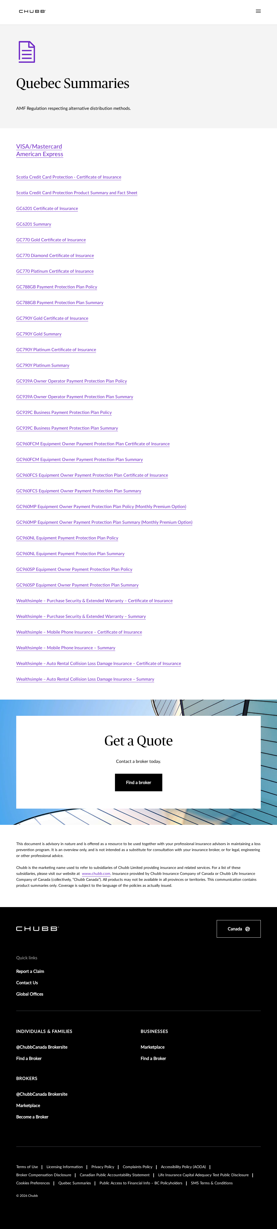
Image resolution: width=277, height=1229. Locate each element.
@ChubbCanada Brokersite (41, 1047)
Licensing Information (65, 1167)
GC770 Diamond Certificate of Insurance (55, 255)
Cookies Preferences (33, 1183)
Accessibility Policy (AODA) (183, 1167)
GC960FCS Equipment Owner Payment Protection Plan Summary (78, 491)
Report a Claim (30, 971)
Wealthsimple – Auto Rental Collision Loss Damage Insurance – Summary (85, 679)
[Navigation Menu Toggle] (258, 11)
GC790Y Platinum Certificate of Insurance (56, 350)
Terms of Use (27, 1167)
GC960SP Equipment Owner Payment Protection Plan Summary (77, 585)
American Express (39, 154)
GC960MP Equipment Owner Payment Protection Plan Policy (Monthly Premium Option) (101, 507)
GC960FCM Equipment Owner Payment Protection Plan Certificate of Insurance (93, 444)
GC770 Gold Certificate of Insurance (51, 240)
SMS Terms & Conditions (212, 1183)
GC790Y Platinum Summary (42, 365)
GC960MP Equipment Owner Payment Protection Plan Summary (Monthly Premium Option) (104, 522)
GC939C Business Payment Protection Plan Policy (64, 412)
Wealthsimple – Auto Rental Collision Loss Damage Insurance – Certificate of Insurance (98, 663)
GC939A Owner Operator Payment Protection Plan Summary (74, 397)
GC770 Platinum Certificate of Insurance (55, 271)
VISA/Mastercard (39, 147)
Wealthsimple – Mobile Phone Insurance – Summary (65, 648)
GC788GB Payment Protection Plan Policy (56, 287)
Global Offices (29, 994)
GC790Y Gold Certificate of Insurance (52, 318)
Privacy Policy (102, 1167)
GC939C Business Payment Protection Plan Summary (67, 428)
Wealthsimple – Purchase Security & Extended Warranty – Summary (81, 616)
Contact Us (27, 983)
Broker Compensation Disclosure (43, 1175)
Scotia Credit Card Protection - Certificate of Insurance (68, 177)
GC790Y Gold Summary (38, 334)
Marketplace (152, 1047)
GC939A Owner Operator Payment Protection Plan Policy (71, 381)
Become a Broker (32, 1117)
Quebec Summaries (74, 1183)
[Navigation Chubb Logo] (32, 12)
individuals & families (44, 1031)
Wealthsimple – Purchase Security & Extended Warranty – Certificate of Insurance (94, 601)
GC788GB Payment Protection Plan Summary (59, 303)
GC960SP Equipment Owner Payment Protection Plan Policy (74, 569)
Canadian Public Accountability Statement (115, 1175)
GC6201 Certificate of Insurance (47, 208)
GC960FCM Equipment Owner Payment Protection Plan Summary (79, 459)
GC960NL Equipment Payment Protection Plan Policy (67, 538)
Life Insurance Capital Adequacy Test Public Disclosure (203, 1175)
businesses (154, 1031)
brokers (27, 1078)
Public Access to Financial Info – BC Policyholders (141, 1183)
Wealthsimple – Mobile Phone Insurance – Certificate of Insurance (79, 632)
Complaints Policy (137, 1167)
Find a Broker (29, 1058)
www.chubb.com (96, 874)
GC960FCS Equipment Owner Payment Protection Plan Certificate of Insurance (92, 475)
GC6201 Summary (33, 224)
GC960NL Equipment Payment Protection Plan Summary (70, 554)
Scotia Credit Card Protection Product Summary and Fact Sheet (76, 193)
